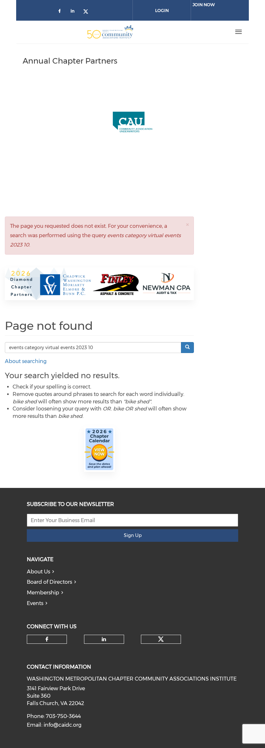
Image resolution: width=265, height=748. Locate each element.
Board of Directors (49, 582)
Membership (43, 593)
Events (35, 603)
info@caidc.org (62, 725)
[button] (187, 224)
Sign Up (133, 535)
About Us (38, 572)
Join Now (204, 4)
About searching (26, 361)
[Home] (110, 32)
